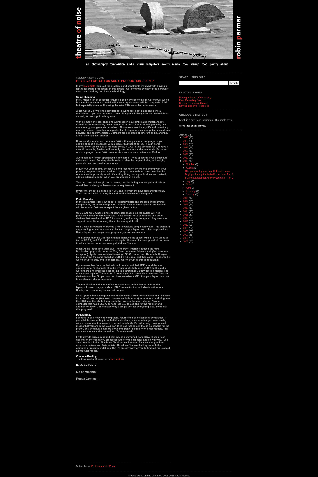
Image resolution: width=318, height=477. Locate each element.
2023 (186, 147)
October (190, 164)
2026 (186, 137)
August (190, 167)
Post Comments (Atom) (103, 466)
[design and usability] (195, 64)
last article (89, 86)
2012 (186, 218)
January (190, 194)
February (191, 191)
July (188, 181)
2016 (186, 204)
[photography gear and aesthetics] (100, 64)
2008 (186, 231)
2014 (186, 211)
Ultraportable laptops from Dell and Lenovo (207, 171)
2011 (186, 221)
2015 (186, 208)
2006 (186, 238)
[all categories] (88, 64)
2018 (186, 198)
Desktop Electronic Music (193, 103)
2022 (186, 150)
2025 (186, 141)
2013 (186, 214)
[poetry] (214, 64)
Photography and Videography (195, 97)
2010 (186, 224)
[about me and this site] (224, 64)
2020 (186, 157)
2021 (186, 154)
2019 (186, 161)
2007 (186, 234)
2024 (186, 144)
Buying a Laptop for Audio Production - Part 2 (115, 81)
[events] (165, 64)
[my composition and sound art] (117, 64)
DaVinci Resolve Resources (194, 105)
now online (117, 359)
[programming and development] (185, 64)
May (188, 184)
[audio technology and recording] (131, 64)
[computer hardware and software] (152, 64)
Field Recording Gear (190, 100)
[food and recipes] (204, 64)
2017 (186, 201)
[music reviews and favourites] (140, 64)
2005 (186, 241)
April (189, 187)
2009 (186, 228)
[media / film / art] (176, 64)
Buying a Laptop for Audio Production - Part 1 (209, 177)
